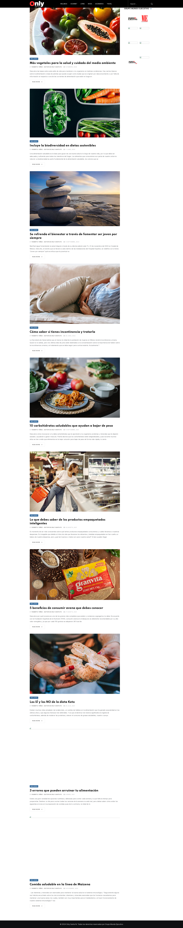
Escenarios (99, 4)
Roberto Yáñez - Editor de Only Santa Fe (47, 67)
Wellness (63, 4)
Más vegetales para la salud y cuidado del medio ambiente (73, 63)
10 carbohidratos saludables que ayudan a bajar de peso (71, 425)
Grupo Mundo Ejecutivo (114, 924)
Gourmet (74, 4)
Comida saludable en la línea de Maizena (60, 884)
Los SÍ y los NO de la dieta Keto (52, 702)
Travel (109, 4)
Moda (90, 4)
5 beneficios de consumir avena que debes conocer (66, 608)
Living (83, 4)
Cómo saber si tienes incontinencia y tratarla (62, 331)
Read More (36, 81)
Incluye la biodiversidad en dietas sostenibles (63, 145)
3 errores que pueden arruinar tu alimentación (64, 790)
